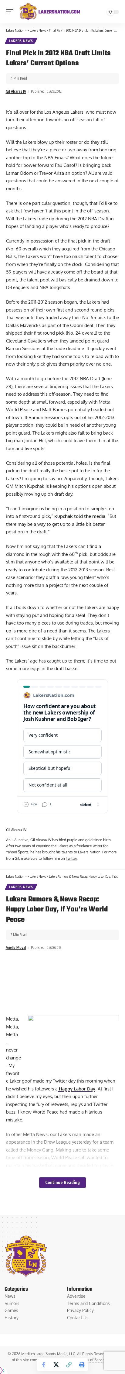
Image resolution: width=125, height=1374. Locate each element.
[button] (11, 11)
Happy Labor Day (76, 1089)
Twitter (71, 858)
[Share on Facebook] (43, 1364)
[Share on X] (56, 1364)
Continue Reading (62, 1182)
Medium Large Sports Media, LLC (48, 1354)
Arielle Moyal (16, 947)
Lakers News (21, 41)
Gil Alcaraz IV (16, 91)
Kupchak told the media (79, 516)
